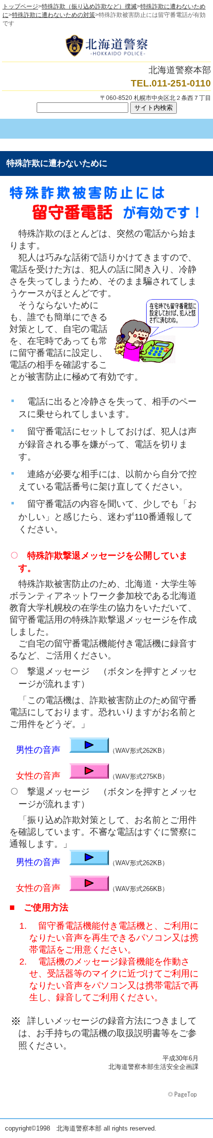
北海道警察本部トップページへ (106, 46)
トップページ (20, 6)
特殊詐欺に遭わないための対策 (53, 14)
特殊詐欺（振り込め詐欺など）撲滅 (89, 6)
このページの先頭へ (183, 1094)
